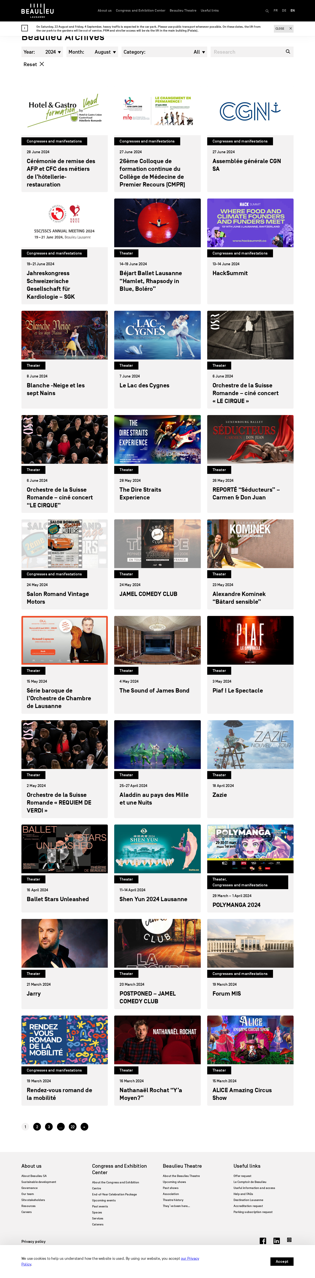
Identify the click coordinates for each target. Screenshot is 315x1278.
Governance (29, 1188)
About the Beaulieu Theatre (181, 1176)
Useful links (210, 10)
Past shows (170, 1188)
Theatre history (173, 1200)
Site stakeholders (33, 1200)
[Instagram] (290, 1242)
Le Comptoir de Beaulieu (250, 1182)
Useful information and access (254, 1188)
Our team (27, 1194)
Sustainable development (38, 1182)
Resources (28, 1206)
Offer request (242, 1176)
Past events (100, 1206)
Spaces (97, 1212)
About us (105, 10)
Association (171, 1194)
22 (73, 1127)
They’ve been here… (176, 1206)
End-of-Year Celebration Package (114, 1194)
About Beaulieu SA (34, 1176)
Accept (282, 1261)
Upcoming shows (174, 1182)
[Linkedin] (276, 1242)
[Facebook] (263, 1242)
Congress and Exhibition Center (140, 10)
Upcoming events (104, 1200)
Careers (26, 1212)
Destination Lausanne (248, 1200)
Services (97, 1218)
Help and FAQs (243, 1194)
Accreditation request (248, 1206)
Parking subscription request (253, 1212)
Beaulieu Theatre (183, 10)
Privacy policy (33, 1241)
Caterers (98, 1224)
